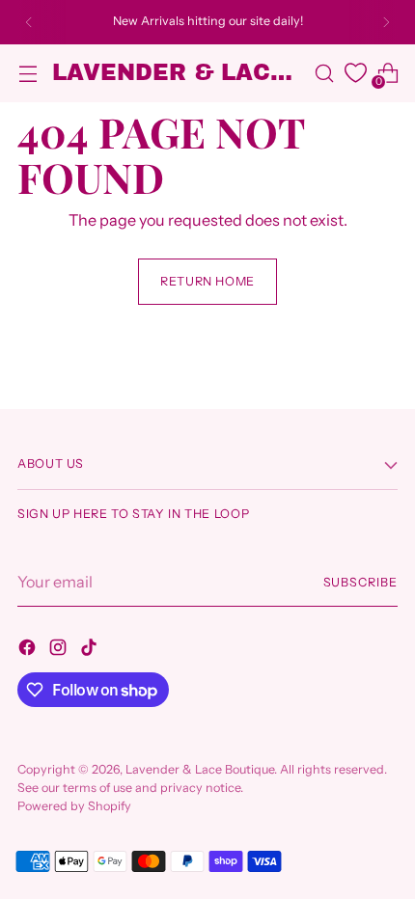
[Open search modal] (324, 73)
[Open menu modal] (27, 73)
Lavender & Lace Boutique (199, 769)
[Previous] (29, 22)
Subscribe (361, 582)
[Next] (386, 22)
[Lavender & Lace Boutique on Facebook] (29, 650)
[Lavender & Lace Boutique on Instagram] (59, 650)
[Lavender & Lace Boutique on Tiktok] (90, 650)
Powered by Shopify (74, 806)
